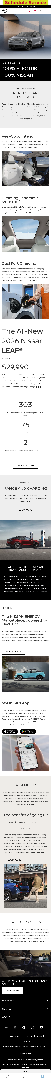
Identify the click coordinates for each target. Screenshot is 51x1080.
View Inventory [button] (25, 465)
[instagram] (32, 1027)
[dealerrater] (15, 1027)
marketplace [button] (13, 651)
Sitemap (39, 1036)
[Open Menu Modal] (48, 11)
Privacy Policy (14, 1036)
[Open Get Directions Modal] (35, 11)
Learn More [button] (25, 509)
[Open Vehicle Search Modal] (41, 11)
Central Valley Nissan (34, 1060)
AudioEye (44, 1046)
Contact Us (28, 1036)
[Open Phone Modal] (29, 11)
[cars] (6, 1027)
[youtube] (41, 1027)
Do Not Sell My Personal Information (20, 1046)
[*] (31, 119)
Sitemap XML (25, 1041)
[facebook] (23, 1027)
